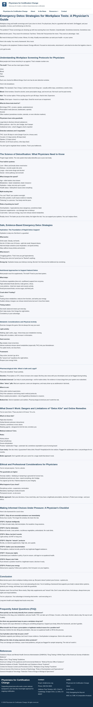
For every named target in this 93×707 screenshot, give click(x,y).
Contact (64, 11)
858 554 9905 (47, 686)
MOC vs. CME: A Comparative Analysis (78, 695)
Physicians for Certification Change (15, 11)
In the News (42, 11)
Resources (53, 11)
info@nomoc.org (48, 683)
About (33, 11)
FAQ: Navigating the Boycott (75, 692)
